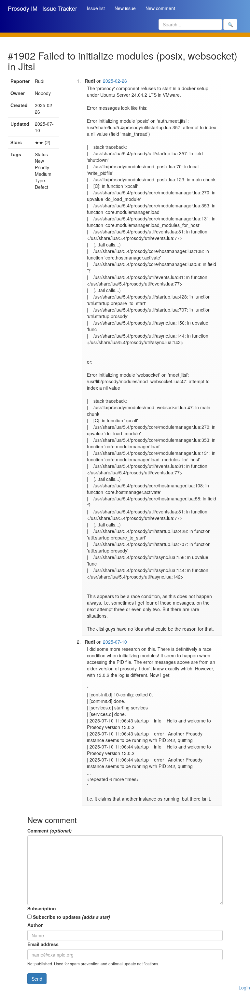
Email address (43, 944)
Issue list (96, 8)
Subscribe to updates (71, 917)
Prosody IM (22, 8)
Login (244, 987)
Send (37, 978)
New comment (160, 8)
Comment (49, 830)
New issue (125, 8)
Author (35, 925)
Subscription (41, 908)
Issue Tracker (59, 8)
